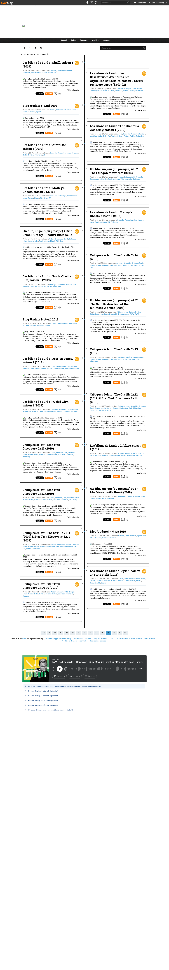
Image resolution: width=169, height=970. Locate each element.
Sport (47, 241)
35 (84, 633)
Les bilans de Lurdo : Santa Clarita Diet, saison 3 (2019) (47, 278)
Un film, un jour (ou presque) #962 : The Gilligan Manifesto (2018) (114, 171)
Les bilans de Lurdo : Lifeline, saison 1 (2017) (116, 447)
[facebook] (87, 2)
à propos (91, 676)
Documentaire (33, 241)
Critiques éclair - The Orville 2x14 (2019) (114, 257)
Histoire (104, 179)
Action (51, 239)
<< (44, 633)
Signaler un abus (100, 639)
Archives (95, 40)
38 (102, 633)
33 (73, 633)
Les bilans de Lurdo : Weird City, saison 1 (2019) (46, 403)
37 (96, 633)
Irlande (52, 241)
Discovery (26, 457)
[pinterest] (96, 2)
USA (130, 179)
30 (55, 633)
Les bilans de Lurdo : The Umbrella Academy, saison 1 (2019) (114, 128)
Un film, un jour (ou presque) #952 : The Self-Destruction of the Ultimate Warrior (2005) (114, 304)
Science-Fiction (58, 369)
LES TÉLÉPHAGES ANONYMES (89, 25)
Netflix (25, 155)
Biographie (59, 239)
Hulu (32, 73)
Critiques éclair (62, 110)
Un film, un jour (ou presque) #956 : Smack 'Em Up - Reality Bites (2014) (48, 233)
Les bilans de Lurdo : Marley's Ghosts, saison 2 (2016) (44, 190)
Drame (50, 73)
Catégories (84, 40)
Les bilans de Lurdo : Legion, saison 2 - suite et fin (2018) (115, 573)
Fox (24, 549)
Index (73, 40)
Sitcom (44, 73)
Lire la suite (74, 90)
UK (44, 155)
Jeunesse (118, 91)
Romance (105, 265)
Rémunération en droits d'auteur (129, 639)
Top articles (78, 639)
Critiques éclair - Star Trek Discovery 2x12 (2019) (41, 492)
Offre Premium (150, 639)
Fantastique (62, 196)
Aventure (59, 453)
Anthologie (54, 410)
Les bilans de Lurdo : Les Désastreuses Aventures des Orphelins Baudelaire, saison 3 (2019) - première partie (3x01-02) (117, 78)
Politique (136, 179)
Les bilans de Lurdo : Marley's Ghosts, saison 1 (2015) (111, 214)
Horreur (69, 284)
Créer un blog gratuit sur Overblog (58, 639)
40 (114, 633)
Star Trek (61, 455)
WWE (137, 314)
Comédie (53, 71)
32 (67, 633)
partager (76, 676)
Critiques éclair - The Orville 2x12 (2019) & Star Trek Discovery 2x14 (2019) (114, 398)
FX (99, 583)
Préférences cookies (98, 641)
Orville (70, 547)
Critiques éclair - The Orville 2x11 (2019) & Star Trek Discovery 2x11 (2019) (46, 536)
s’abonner (61, 676)
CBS (65, 453)
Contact (106, 40)
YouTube (74, 412)
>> (125, 633)
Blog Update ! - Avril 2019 (40, 319)
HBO (104, 498)
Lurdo (24, 639)
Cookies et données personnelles (74, 641)
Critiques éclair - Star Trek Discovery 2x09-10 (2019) (41, 586)
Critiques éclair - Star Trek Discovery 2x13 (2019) (41, 446)
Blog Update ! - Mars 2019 (108, 531)
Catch (66, 239)
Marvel (43, 369)
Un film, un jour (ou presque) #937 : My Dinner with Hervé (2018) (114, 490)
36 (90, 633)
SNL (55, 73)
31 (61, 633)
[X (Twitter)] (91, 2)
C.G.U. (112, 639)
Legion (103, 583)
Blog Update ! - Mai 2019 (40, 106)
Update (39, 112)
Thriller (37, 369)
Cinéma (52, 110)
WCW (132, 314)
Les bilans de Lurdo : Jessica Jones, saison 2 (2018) (48, 360)
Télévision (26, 73)
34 (78, 633)
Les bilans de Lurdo (64, 71)
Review (38, 73)
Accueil (64, 40)
